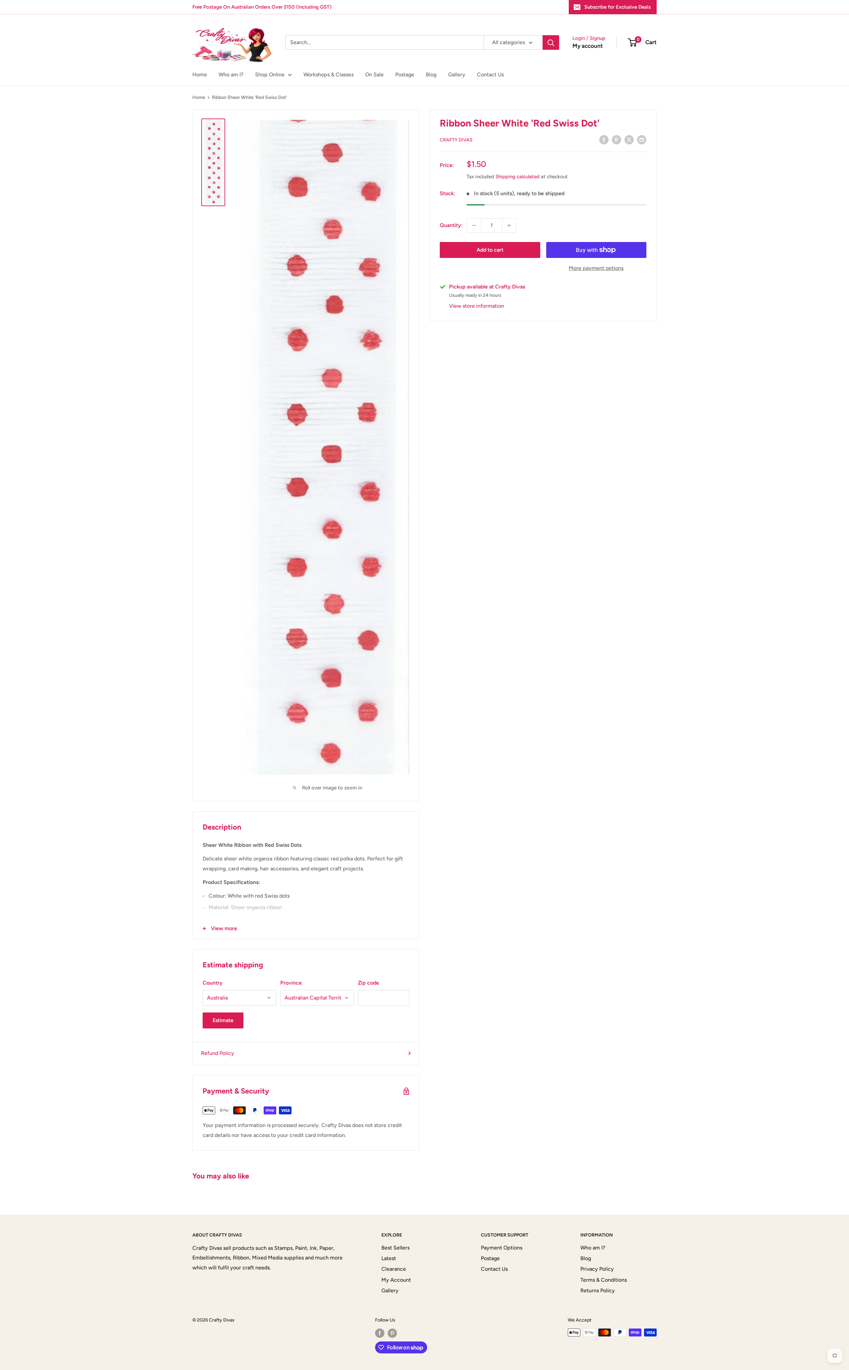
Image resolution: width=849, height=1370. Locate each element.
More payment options (596, 268)
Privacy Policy (597, 1269)
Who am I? (231, 74)
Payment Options (501, 1248)
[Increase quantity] (509, 225)
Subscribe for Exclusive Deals (617, 7)
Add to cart (490, 250)
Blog (431, 74)
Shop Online (270, 74)
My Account (396, 1280)
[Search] (551, 42)
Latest (388, 1258)
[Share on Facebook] (604, 139)
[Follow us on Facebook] (379, 1333)
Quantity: (451, 225)
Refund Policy (217, 1053)
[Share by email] (641, 139)
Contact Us (490, 74)
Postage (404, 74)
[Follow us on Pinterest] (392, 1333)
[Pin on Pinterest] (616, 139)
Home (199, 74)
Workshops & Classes (328, 74)
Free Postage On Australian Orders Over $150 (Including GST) (262, 7)
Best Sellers (395, 1248)
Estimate (223, 1020)
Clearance (393, 1269)
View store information (476, 306)
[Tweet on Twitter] (629, 139)
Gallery (456, 74)
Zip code (368, 983)
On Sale (374, 74)
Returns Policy (597, 1290)
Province (291, 983)
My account (587, 45)
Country (213, 983)
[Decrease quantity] (474, 225)
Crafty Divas (456, 140)
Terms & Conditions (603, 1280)
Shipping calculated (517, 177)
